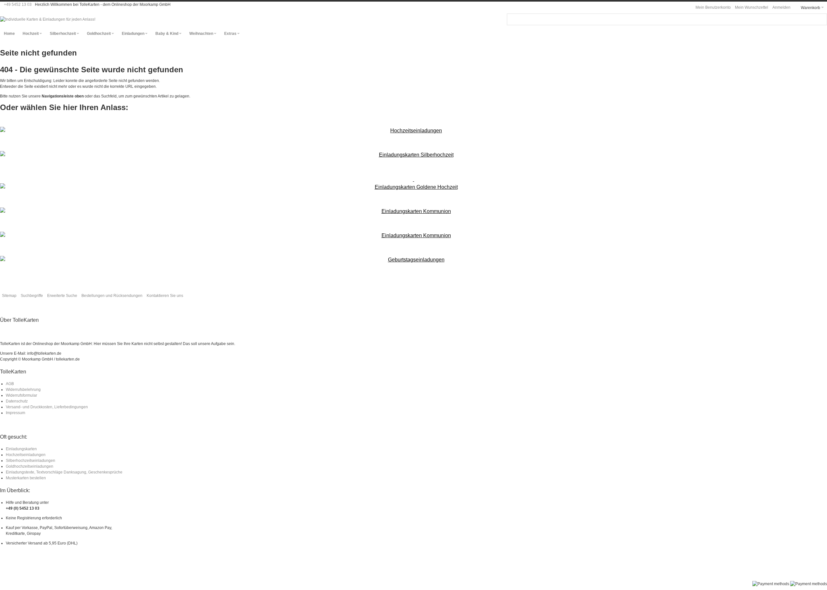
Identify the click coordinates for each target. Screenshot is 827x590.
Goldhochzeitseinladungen (29, 466)
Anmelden (781, 7)
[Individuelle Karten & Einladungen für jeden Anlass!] (47, 19)
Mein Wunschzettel (751, 7)
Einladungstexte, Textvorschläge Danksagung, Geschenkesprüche (64, 472)
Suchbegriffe (32, 295)
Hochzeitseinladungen (26, 455)
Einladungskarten (21, 449)
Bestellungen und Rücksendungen (111, 295)
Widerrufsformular (21, 395)
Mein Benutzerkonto (713, 7)
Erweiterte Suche (62, 295)
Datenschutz (17, 401)
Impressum (15, 413)
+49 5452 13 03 (18, 4)
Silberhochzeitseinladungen (30, 460)
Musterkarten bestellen (26, 478)
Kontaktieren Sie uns (165, 295)
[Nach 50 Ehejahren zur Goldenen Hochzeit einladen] (413, 183)
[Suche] (821, 19)
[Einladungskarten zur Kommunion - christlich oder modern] (413, 211)
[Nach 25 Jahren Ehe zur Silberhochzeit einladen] (413, 155)
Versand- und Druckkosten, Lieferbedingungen (47, 407)
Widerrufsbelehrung (23, 389)
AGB (10, 383)
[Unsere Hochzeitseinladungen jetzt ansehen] (413, 131)
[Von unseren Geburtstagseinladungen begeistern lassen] (413, 260)
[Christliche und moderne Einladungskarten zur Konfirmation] (413, 235)
